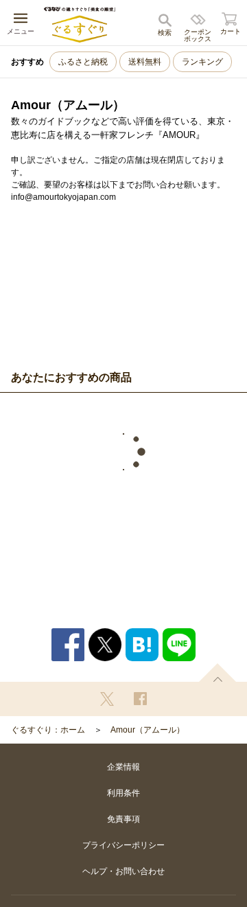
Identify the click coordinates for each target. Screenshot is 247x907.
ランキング (202, 62)
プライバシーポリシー (123, 845)
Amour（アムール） (147, 730)
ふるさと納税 (83, 62)
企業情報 (123, 767)
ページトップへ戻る (217, 672)
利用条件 (123, 793)
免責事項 (123, 819)
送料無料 (144, 62)
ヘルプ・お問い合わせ (123, 871)
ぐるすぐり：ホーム (48, 730)
